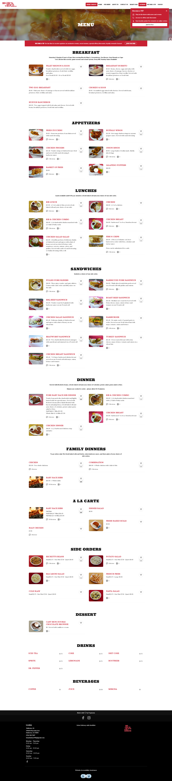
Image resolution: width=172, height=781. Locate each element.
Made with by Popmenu (48, 713)
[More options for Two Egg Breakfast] (81, 88)
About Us (115, 4)
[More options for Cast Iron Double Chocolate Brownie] (81, 623)
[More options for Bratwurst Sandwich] (81, 337)
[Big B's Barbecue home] (9, 4)
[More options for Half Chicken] (81, 529)
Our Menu (107, 4)
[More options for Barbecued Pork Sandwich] (141, 281)
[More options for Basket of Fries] (81, 168)
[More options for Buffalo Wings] (141, 131)
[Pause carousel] (170, 39)
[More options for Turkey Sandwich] (141, 337)
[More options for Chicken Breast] (141, 220)
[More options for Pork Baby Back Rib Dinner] (81, 396)
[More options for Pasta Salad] (141, 592)
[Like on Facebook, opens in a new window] (83, 718)
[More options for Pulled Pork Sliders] (81, 281)
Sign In (160, 4)
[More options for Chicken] (141, 203)
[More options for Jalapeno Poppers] (141, 166)
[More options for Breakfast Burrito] (141, 67)
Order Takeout (92, 4)
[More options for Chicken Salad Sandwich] (81, 318)
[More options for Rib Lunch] (81, 203)
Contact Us (124, 4)
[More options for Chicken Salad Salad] (81, 238)
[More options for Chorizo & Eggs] (141, 88)
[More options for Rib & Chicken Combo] (81, 220)
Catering (142, 4)
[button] (56, 72)
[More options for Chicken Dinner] (81, 426)
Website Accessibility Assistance (86, 770)
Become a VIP (151, 4)
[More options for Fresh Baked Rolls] (141, 522)
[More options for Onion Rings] (141, 149)
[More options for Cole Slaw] (81, 592)
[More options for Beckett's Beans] (81, 557)
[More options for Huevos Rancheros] (81, 103)
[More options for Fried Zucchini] (81, 131)
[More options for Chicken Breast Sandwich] (81, 355)
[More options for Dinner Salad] (141, 509)
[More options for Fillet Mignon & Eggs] (81, 67)
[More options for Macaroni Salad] (81, 575)
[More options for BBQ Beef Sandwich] (81, 301)
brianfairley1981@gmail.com (35, 738)
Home (100, 4)
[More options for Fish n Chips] (141, 237)
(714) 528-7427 (30, 735)
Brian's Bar (134, 4)
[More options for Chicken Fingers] (81, 149)
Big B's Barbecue (128, 728)
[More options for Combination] (141, 463)
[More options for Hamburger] (141, 318)
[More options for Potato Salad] (141, 557)
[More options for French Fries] (141, 575)
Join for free (130, 43)
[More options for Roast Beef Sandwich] (141, 298)
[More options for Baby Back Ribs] (81, 478)
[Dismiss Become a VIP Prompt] (166, 10)
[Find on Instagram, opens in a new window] (89, 718)
